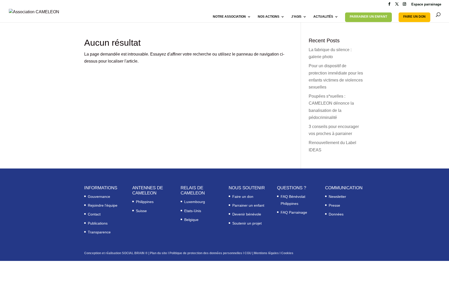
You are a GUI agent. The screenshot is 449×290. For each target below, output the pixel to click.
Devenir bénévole (246, 214)
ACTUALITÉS (323, 16)
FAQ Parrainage (294, 212)
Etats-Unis (192, 211)
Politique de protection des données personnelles (205, 253)
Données (336, 214)
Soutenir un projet (247, 223)
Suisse (141, 211)
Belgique (191, 220)
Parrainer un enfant (248, 205)
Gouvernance (99, 196)
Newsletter (337, 196)
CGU (248, 253)
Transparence (99, 232)
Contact (94, 214)
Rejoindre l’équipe (102, 205)
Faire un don (242, 196)
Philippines (145, 202)
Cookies (287, 253)
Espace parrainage (426, 4)
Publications (98, 223)
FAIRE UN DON (414, 16)
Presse (334, 205)
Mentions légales (266, 253)
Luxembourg (194, 202)
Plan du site (158, 253)
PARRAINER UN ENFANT (368, 16)
